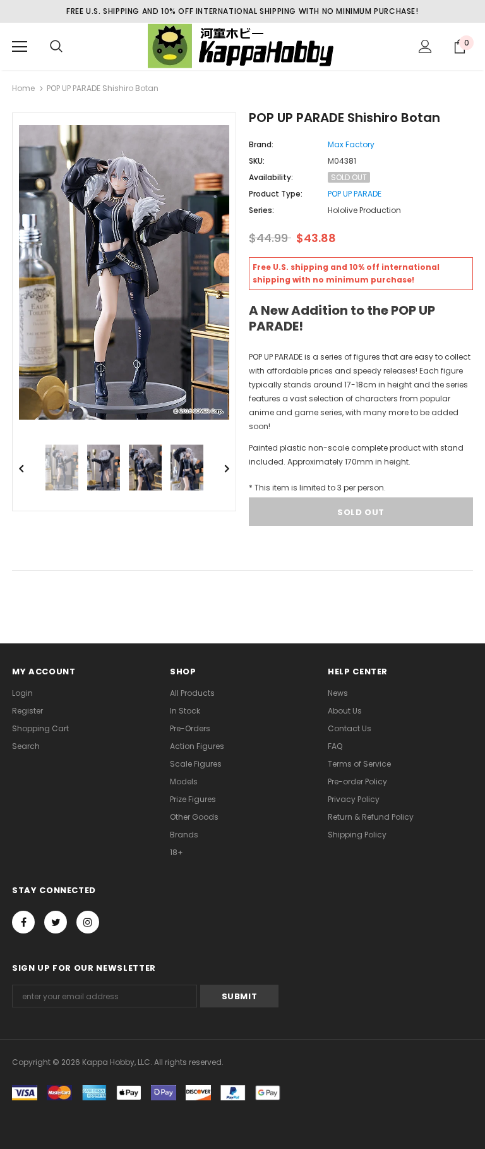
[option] (124, 272)
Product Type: (275, 193)
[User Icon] (425, 46)
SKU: (257, 160)
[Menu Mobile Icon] (19, 46)
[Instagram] (87, 922)
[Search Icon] (56, 46)
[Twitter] (55, 922)
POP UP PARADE (354, 193)
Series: (261, 210)
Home (23, 88)
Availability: (271, 177)
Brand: (261, 144)
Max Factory (351, 144)
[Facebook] (23, 922)
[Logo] (242, 45)
